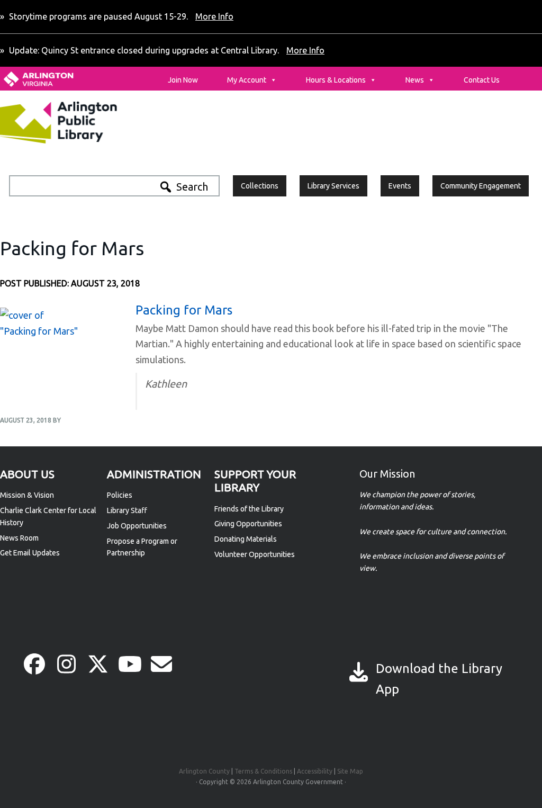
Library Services (333, 186)
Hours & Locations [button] (336, 80)
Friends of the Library (249, 509)
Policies (119, 495)
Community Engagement (480, 186)
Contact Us (482, 80)
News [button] (414, 80)
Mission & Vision (27, 495)
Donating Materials (245, 539)
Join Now (183, 80)
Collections (259, 186)
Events (400, 186)
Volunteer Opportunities (254, 554)
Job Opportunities (137, 526)
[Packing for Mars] (39, 331)
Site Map (350, 771)
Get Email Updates (30, 553)
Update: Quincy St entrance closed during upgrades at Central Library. (165, 50)
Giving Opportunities (248, 523)
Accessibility (314, 771)
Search (192, 187)
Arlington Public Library (81, 122)
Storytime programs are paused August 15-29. (120, 16)
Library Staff (127, 510)
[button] (34, 664)
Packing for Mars (184, 310)
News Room (19, 538)
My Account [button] (246, 80)
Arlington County (204, 771)
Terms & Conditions (263, 771)
